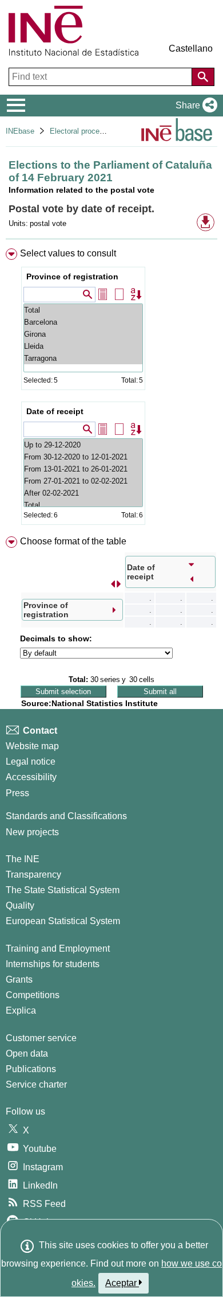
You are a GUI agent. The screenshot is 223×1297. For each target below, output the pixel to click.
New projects (32, 832)
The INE (22, 859)
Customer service (41, 1038)
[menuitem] (111, 389)
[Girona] (83, 334)
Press (17, 793)
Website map (32, 746)
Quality (20, 905)
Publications (31, 1069)
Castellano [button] (191, 48)
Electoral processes (83, 131)
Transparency (33, 874)
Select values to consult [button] (68, 253)
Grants (19, 979)
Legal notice (30, 761)
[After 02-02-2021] (83, 493)
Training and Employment (58, 948)
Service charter (36, 1084)
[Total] (83, 310)
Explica (21, 1010)
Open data (27, 1053)
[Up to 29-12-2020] (83, 445)
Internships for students (52, 964)
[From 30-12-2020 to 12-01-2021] (83, 457)
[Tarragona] (83, 358)
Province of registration (72, 276)
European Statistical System (63, 921)
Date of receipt (54, 411)
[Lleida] (83, 346)
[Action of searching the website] (203, 77)
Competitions (32, 995)
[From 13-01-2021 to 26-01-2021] (83, 469)
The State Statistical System (63, 890)
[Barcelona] (83, 322)
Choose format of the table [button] (73, 541)
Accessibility (31, 777)
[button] (194, 105)
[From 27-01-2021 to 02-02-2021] (83, 481)
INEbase (20, 131)
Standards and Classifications (66, 816)
